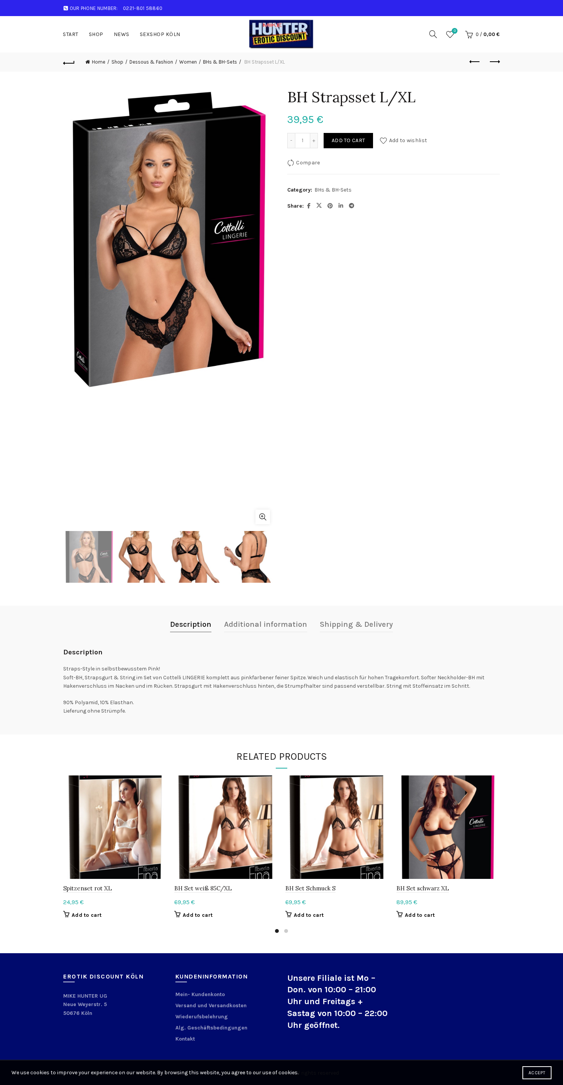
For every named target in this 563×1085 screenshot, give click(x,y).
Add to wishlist (408, 140)
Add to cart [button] (86, 915)
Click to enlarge (262, 517)
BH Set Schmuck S (310, 888)
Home (98, 62)
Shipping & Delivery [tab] (356, 624)
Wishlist (455, 31)
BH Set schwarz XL (422, 888)
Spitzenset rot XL (87, 888)
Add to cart (348, 140)
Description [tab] (190, 624)
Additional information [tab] (265, 624)
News (121, 34)
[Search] (433, 34)
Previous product (474, 62)
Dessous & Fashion (151, 62)
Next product (494, 62)
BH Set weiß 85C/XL (203, 888)
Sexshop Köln (160, 34)
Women (188, 62)
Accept (537, 1072)
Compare (308, 162)
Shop (96, 34)
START (71, 34)
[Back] (69, 62)
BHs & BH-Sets (220, 62)
